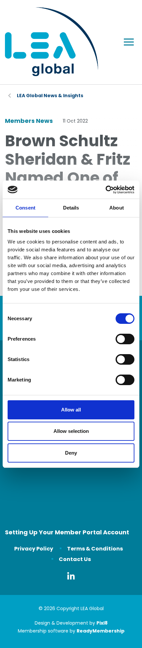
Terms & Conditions (95, 548)
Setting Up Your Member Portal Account (67, 532)
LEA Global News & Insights (50, 95)
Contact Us (75, 559)
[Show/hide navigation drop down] (129, 42)
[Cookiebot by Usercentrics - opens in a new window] (105, 189)
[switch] (125, 339)
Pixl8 (102, 623)
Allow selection (71, 431)
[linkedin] (71, 576)
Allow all (71, 409)
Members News (29, 121)
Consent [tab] (25, 208)
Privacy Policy (33, 548)
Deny (71, 453)
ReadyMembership (100, 631)
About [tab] (116, 208)
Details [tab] (71, 208)
